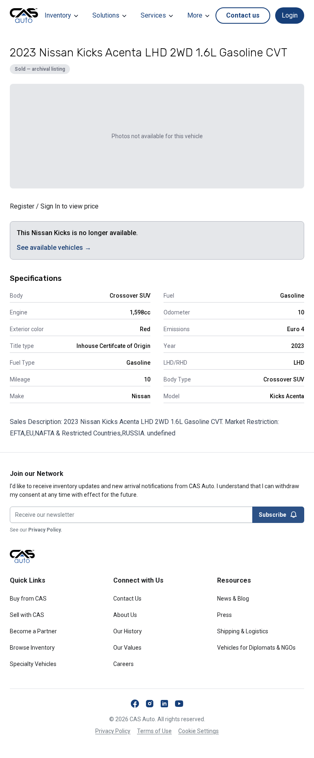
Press (224, 615)
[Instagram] (150, 704)
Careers (123, 664)
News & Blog (233, 598)
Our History (127, 631)
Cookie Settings (198, 731)
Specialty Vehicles (33, 664)
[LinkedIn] (164, 704)
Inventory (58, 15)
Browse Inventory (32, 647)
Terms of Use (154, 731)
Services (153, 15)
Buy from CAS (28, 598)
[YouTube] (179, 704)
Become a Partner (33, 631)
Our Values (127, 647)
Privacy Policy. (45, 530)
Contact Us (127, 598)
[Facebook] (135, 704)
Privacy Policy (112, 731)
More (194, 15)
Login (290, 15)
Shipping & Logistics (242, 631)
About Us (125, 615)
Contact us (243, 15)
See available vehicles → (54, 247)
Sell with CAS (27, 615)
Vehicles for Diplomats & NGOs (256, 647)
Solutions (105, 15)
